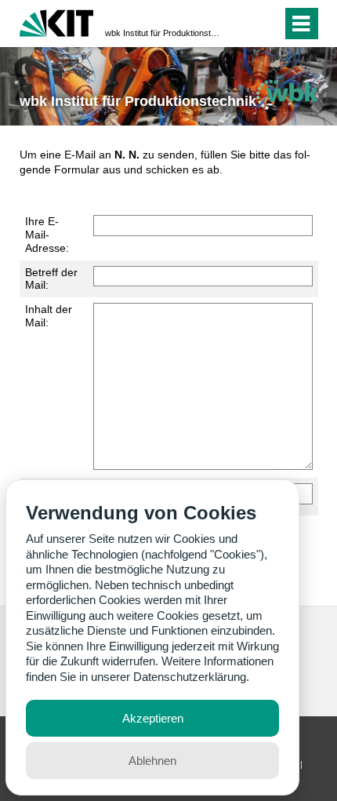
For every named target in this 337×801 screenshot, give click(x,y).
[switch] (242, 23)
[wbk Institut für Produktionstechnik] (286, 94)
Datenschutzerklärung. (191, 676)
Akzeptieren (152, 718)
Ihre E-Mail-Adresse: (47, 234)
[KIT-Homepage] (57, 21)
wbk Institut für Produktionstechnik (164, 33)
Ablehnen (152, 760)
